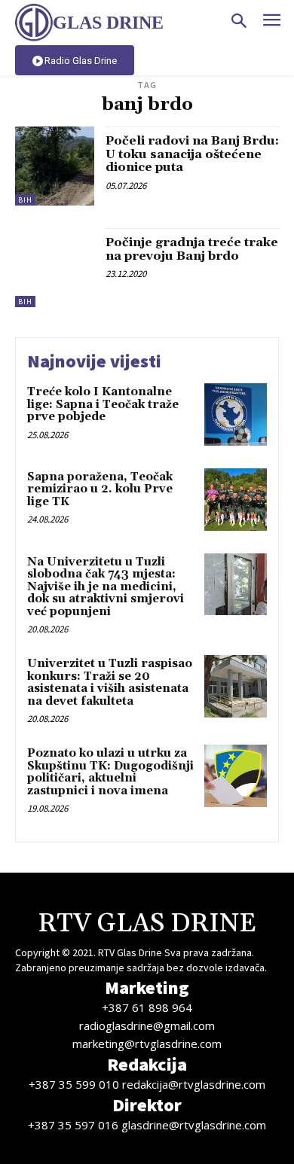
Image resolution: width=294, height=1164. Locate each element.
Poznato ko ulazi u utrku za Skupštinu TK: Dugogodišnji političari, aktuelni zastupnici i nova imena (110, 772)
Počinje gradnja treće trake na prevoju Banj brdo (192, 249)
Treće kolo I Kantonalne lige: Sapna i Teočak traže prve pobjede (103, 404)
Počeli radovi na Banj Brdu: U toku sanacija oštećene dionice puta (192, 154)
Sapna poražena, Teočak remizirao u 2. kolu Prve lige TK (100, 489)
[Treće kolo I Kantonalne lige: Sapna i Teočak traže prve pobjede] (235, 414)
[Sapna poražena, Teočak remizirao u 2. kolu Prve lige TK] (235, 499)
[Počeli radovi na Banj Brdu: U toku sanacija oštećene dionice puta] (54, 166)
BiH (25, 200)
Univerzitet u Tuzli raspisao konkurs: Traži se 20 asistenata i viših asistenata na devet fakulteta (109, 682)
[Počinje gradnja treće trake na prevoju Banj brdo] (54, 267)
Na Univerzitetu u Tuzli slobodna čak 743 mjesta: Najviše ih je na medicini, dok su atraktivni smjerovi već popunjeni (105, 587)
